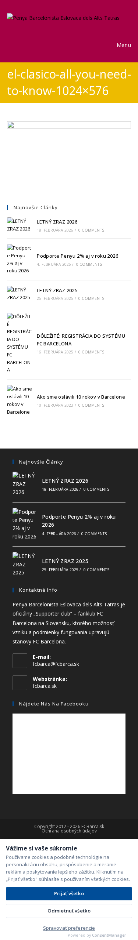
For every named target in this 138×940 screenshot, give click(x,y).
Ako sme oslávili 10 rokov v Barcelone (81, 396)
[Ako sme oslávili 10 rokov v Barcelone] (19, 400)
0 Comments (91, 230)
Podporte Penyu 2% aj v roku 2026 (77, 256)
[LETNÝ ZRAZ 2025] (19, 293)
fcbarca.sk (45, 685)
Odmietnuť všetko (69, 910)
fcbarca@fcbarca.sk (56, 663)
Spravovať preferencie (69, 928)
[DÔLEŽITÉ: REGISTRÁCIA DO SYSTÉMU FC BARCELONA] (19, 343)
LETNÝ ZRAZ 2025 (57, 290)
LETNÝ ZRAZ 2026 (57, 221)
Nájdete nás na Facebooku (54, 703)
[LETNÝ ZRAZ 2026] (19, 225)
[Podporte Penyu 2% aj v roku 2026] (19, 259)
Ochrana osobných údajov (69, 831)
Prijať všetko (69, 893)
